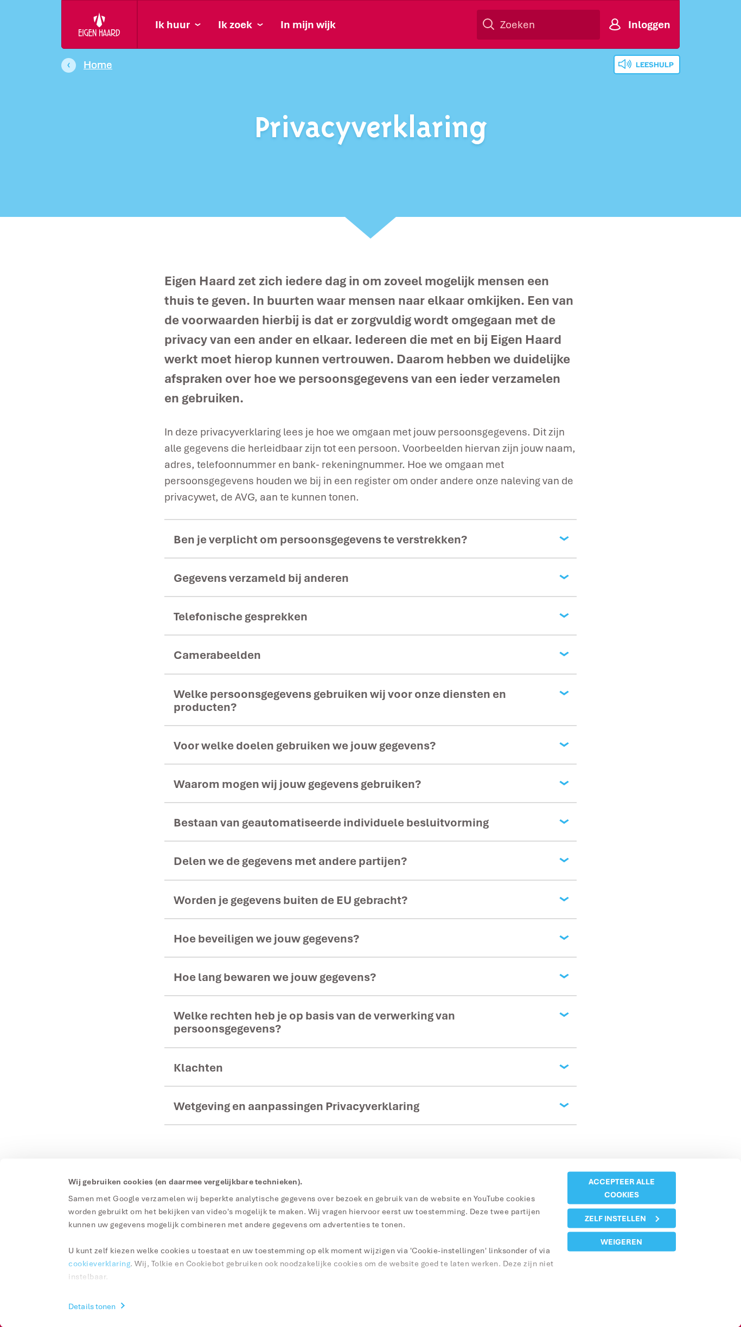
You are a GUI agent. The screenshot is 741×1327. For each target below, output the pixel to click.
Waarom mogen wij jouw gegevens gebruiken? (297, 783)
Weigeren (621, 1241)
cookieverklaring (99, 1263)
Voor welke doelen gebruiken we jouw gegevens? (305, 745)
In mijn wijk (308, 24)
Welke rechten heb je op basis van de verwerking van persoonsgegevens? (314, 1022)
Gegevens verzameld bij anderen (261, 577)
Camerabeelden (217, 654)
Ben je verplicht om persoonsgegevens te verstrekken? (320, 539)
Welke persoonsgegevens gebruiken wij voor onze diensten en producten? (340, 700)
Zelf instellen (615, 1218)
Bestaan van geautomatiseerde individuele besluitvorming (331, 822)
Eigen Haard (100, 24)
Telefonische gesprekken (241, 616)
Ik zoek (235, 24)
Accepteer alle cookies (622, 1188)
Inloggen (649, 24)
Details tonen (92, 1305)
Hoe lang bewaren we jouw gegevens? (275, 976)
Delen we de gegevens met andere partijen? (290, 860)
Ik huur (172, 24)
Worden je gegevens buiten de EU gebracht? (290, 899)
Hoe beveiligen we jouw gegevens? (266, 938)
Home (98, 64)
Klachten (198, 1067)
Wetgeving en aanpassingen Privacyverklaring (296, 1105)
